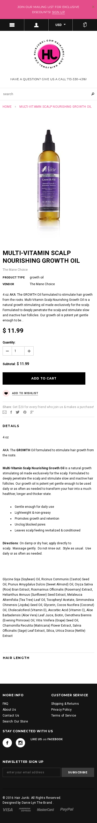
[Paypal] (67, 809)
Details (11, 426)
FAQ (6, 704)
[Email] (4, 412)
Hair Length (16, 658)
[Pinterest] (24, 412)
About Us (9, 709)
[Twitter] (17, 412)
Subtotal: (9, 364)
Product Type (14, 277)
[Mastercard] (45, 809)
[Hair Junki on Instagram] (20, 742)
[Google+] (32, 412)
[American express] (25, 809)
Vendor (8, 284)
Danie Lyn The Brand (37, 802)
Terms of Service (63, 715)
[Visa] (8, 809)
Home (7, 106)
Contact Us (11, 715)
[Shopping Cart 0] (85, 25)
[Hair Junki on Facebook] (7, 742)
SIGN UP (58, 12)
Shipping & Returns (65, 704)
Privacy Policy (61, 709)
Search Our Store (15, 721)
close (93, 7)
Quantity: (9, 342)
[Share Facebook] (11, 412)
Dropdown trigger (36, 25)
